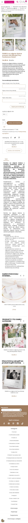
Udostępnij (11, 137)
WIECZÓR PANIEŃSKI (14, 492)
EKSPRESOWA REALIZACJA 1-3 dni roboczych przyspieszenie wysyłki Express (14, 143)
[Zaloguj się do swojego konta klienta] (23, 2)
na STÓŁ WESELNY (15, 469)
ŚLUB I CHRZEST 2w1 (14, 498)
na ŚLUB (14, 432)
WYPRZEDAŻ (14, 501)
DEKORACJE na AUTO (14, 475)
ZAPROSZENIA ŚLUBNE (14, 435)
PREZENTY (14, 495)
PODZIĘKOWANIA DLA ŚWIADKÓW (14, 461)
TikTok (22, 423)
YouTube (8, 423)
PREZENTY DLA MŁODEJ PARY (14, 455)
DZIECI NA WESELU (15, 487)
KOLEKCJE (14, 437)
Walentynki (14, 504)
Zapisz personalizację (17, 107)
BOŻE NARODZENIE (15, 440)
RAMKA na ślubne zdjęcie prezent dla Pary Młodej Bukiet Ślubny (14, 350)
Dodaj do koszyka (14, 123)
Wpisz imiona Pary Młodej (9, 90)
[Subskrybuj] (20, 410)
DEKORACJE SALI (14, 472)
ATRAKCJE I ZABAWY (14, 481)
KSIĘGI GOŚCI (15, 466)
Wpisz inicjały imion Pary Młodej (10, 83)
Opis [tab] (6, 159)
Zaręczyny (14, 452)
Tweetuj (15, 137)
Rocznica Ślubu (15, 489)
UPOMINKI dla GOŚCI (14, 463)
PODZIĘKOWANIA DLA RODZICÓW (14, 458)
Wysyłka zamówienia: (8, 129)
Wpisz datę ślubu (7, 98)
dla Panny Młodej (14, 446)
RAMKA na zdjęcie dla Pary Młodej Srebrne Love (14, 392)
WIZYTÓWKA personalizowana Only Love (14, 305)
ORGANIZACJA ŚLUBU (14, 443)
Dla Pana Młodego (14, 449)
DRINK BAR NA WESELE (15, 484)
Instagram (18, 423)
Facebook (4, 423)
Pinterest (19, 137)
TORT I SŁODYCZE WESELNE (15, 478)
